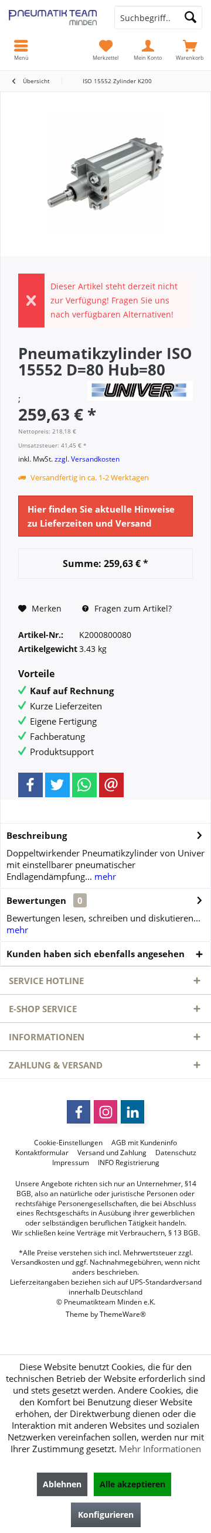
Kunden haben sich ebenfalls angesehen (95, 954)
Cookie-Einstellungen (68, 1143)
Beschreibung (36, 835)
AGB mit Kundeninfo (144, 1143)
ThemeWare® (123, 1314)
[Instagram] (105, 1112)
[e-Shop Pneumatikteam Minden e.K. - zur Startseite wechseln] (53, 17)
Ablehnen (62, 1484)
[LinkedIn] (132, 1112)
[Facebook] (30, 785)
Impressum (70, 1162)
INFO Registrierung (128, 1162)
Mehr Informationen (160, 1449)
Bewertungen (36, 900)
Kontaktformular (42, 1153)
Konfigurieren (106, 1514)
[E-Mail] (111, 785)
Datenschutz (175, 1153)
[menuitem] (190, 49)
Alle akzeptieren (132, 1484)
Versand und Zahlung (112, 1153)
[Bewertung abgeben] (51, 385)
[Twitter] (57, 785)
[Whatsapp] (84, 785)
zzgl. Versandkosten (87, 459)
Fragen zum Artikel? (132, 608)
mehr (104, 876)
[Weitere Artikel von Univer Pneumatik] (140, 391)
